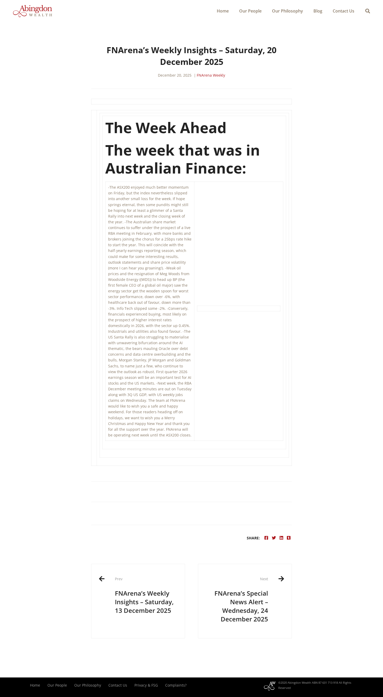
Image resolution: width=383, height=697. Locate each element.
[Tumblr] (289, 538)
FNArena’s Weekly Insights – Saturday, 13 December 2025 (144, 595)
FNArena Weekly (211, 75)
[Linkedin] (281, 538)
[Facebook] (266, 538)
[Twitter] (273, 538)
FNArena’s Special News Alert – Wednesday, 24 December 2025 (241, 599)
